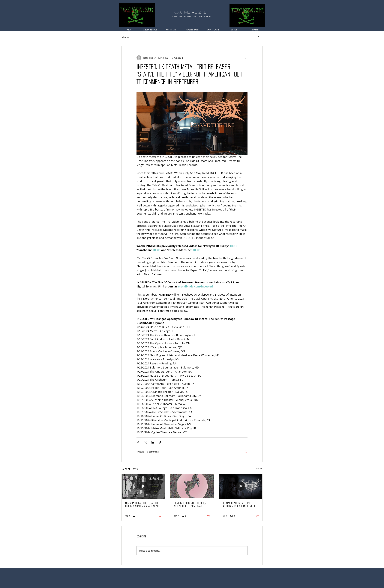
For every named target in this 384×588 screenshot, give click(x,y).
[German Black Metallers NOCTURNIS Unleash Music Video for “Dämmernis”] (240, 486)
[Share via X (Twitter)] (145, 442)
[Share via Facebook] (137, 442)
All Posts (125, 37)
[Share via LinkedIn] (152, 442)
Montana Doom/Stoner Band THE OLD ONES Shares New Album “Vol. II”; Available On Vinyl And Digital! (142, 504)
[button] (258, 37)
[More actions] (246, 58)
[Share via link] (160, 442)
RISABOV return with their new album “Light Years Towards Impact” (190, 504)
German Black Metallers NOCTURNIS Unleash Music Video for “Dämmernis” (239, 504)
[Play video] (192, 123)
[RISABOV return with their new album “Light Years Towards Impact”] (192, 486)
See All (259, 468)
